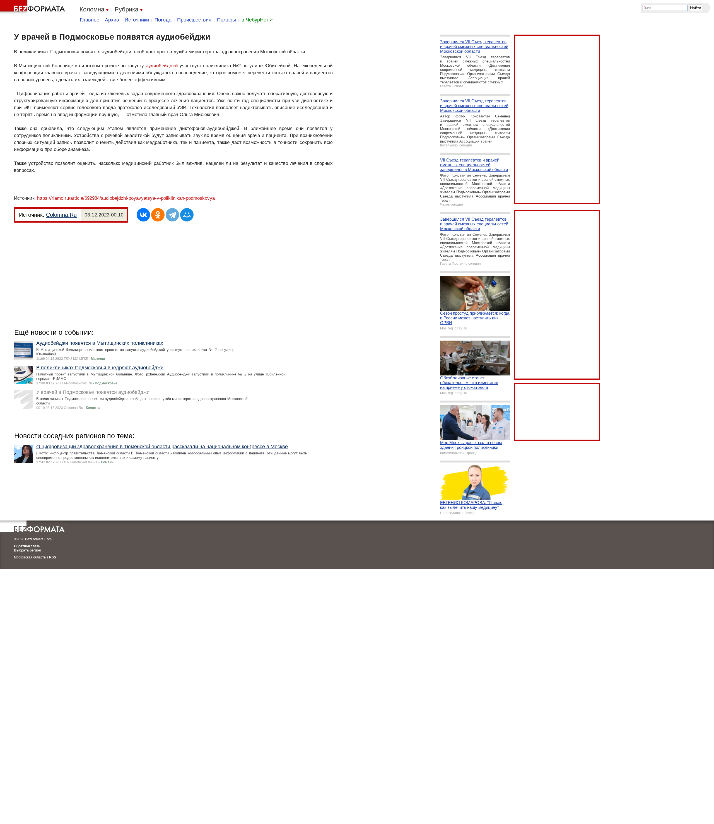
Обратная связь (27, 546)
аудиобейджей (162, 65)
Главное (89, 20)
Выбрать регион (27, 550)
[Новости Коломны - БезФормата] (33, 7)
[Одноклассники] (158, 214)
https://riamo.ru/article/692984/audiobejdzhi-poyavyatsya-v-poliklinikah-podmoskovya (126, 198)
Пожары (226, 20)
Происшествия (194, 20)
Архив (112, 20)
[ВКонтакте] (143, 214)
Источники (137, 20)
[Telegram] (172, 214)
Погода (163, 20)
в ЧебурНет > (257, 20)
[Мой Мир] (187, 214)
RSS (52, 557)
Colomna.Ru (61, 215)
